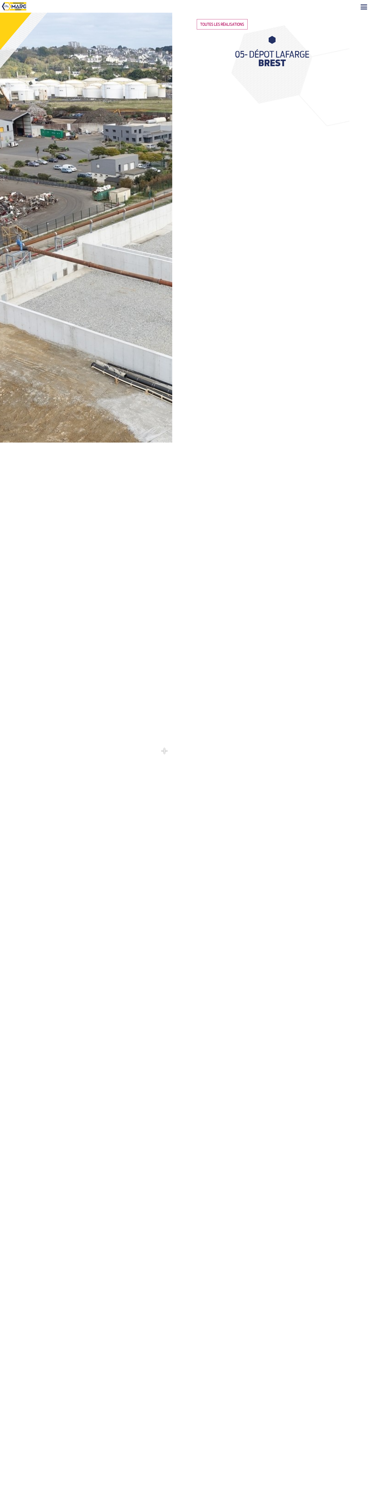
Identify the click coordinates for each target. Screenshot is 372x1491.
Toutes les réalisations (222, 24)
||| (364, 7)
